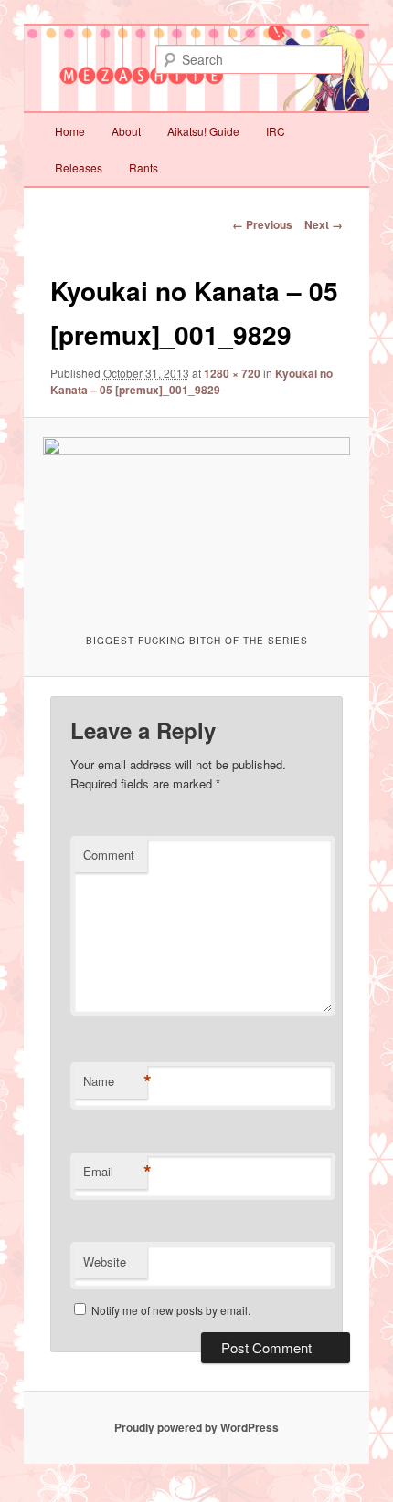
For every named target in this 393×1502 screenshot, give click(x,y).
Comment (108, 854)
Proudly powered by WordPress (196, 1427)
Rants (143, 167)
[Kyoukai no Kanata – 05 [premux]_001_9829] (196, 523)
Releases (78, 167)
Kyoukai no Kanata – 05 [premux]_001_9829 (191, 381)
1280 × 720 (232, 373)
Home (70, 131)
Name (115, 1081)
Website (104, 1261)
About (126, 131)
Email (115, 1171)
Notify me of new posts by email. (170, 1310)
